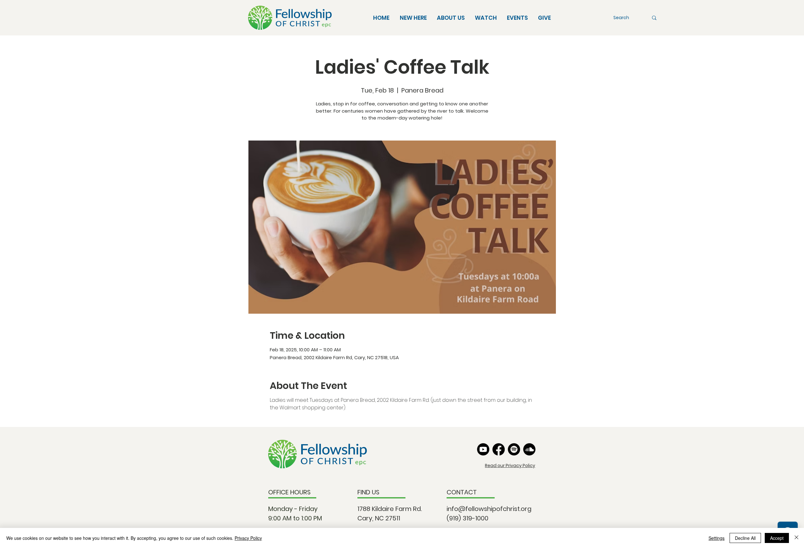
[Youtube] (483, 449)
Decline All (745, 538)
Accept (777, 538)
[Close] (796, 538)
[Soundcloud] (529, 449)
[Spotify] (514, 449)
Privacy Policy (248, 538)
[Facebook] (498, 449)
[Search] (654, 18)
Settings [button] (717, 538)
